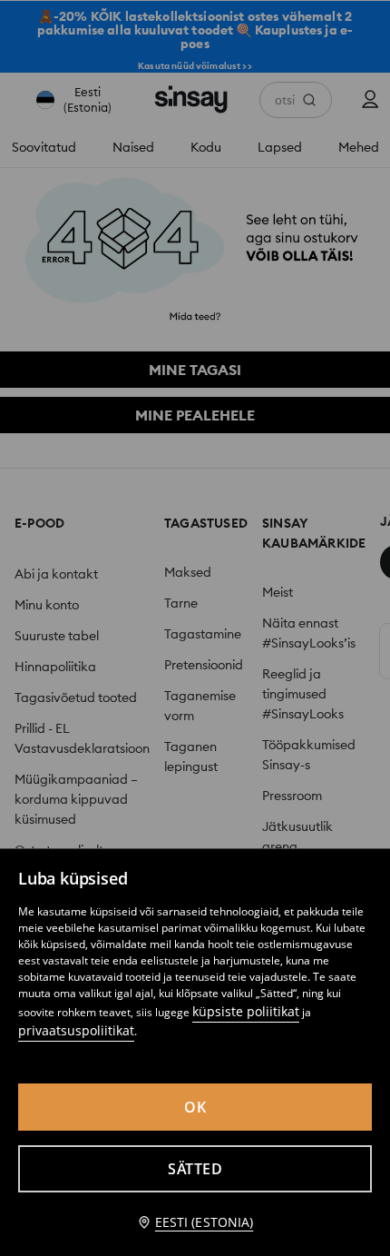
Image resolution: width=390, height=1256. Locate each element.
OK (195, 1107)
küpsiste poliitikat (245, 1011)
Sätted (195, 1169)
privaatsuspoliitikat (76, 1030)
